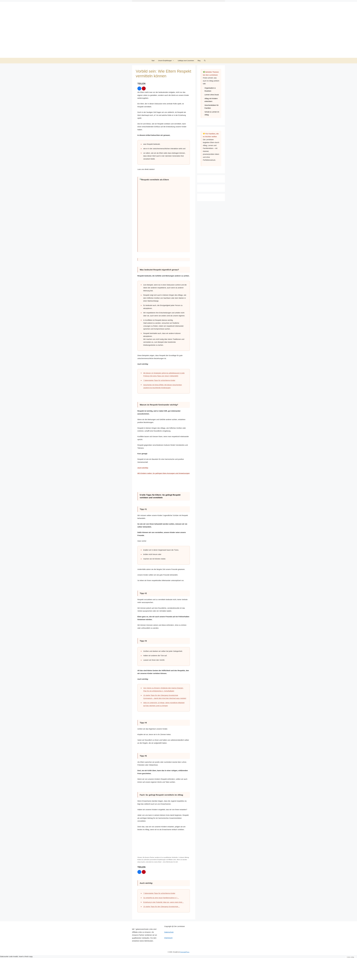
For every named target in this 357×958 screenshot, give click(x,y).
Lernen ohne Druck (212, 95)
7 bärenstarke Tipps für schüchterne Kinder (159, 380)
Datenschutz (169, 932)
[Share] (139, 88)
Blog (199, 60)
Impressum (168, 938)
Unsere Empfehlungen (165, 60)
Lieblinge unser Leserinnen (186, 60)
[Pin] (144, 88)
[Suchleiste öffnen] (204, 60)
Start (153, 60)
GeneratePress (184, 952)
